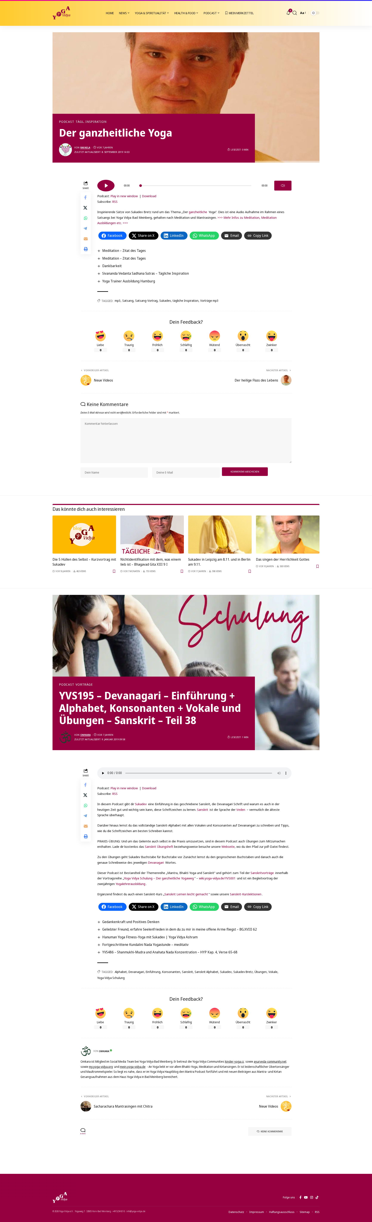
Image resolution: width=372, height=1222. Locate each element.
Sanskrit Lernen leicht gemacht (186, 894)
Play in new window (124, 196)
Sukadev (165, 301)
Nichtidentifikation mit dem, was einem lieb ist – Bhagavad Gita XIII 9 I (150, 562)
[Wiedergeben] (106, 185)
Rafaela (85, 147)
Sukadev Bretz (243, 972)
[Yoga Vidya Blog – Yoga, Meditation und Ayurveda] (60, 1197)
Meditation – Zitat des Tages (124, 250)
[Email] (86, 239)
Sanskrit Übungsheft (159, 846)
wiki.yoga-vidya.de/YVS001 (217, 878)
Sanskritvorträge (262, 873)
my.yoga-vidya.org (101, 1067)
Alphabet (121, 972)
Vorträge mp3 (209, 301)
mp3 (118, 301)
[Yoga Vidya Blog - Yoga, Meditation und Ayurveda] (61, 12)
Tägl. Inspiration (91, 121)
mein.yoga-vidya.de (133, 1067)
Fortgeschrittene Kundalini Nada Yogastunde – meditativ (145, 944)
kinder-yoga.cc (234, 1061)
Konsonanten (171, 972)
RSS (115, 201)
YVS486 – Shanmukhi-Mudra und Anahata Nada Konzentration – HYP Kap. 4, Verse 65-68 (169, 952)
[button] (295, 13)
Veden (240, 809)
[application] (194, 184)
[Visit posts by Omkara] (65, 737)
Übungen (260, 972)
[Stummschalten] (282, 186)
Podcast (66, 121)
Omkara (85, 734)
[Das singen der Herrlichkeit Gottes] (287, 535)
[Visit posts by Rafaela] (65, 149)
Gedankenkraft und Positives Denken (130, 921)
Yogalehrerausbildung (130, 884)
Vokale (272, 972)
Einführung (153, 972)
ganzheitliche (198, 212)
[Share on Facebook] (86, 197)
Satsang (127, 301)
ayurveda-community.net (270, 1061)
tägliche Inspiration (185, 301)
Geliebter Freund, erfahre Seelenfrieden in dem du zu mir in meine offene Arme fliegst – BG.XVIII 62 (179, 929)
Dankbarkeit (112, 265)
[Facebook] (300, 1197)
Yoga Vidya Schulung (111, 978)
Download (149, 196)
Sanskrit (202, 809)
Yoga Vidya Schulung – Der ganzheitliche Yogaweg (159, 878)
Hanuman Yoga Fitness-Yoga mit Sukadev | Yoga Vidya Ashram (150, 937)
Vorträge (84, 684)
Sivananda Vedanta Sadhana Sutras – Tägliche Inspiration (145, 273)
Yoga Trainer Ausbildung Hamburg (128, 281)
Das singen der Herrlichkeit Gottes (282, 559)
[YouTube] (306, 1197)
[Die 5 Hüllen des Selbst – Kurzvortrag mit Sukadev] (84, 535)
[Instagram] (311, 1197)
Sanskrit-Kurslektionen (245, 894)
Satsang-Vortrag (146, 301)
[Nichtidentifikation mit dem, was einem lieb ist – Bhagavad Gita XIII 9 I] (152, 535)
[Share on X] (86, 208)
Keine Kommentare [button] (272, 1131)
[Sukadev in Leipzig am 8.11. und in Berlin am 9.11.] (220, 535)
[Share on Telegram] (86, 228)
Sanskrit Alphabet (206, 972)
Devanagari (156, 862)
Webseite (228, 846)
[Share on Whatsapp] (86, 218)
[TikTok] (317, 1197)
